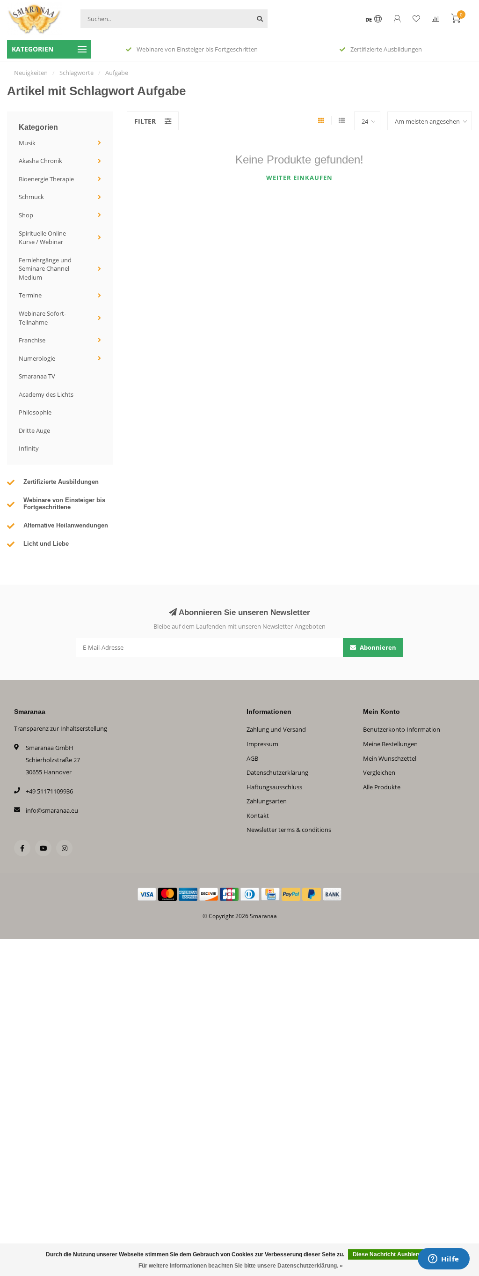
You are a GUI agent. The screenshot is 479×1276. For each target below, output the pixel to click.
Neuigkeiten (31, 72)
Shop (26, 215)
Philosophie (35, 412)
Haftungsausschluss (274, 787)
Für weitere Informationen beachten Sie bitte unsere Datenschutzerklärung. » (240, 1265)
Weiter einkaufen (299, 177)
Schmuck (31, 197)
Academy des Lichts (46, 394)
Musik (27, 143)
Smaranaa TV (37, 376)
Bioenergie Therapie (46, 179)
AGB (252, 758)
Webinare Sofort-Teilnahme (42, 317)
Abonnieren (377, 647)
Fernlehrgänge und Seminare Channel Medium (45, 269)
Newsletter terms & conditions (289, 829)
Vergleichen (379, 772)
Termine (30, 295)
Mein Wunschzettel (389, 758)
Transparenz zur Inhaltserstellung (60, 728)
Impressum (262, 744)
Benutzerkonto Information (401, 729)
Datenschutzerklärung (277, 772)
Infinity (29, 448)
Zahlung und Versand (276, 729)
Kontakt (258, 815)
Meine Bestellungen (390, 744)
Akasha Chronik (40, 160)
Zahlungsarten (267, 801)
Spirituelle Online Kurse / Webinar (42, 237)
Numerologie (37, 358)
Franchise (32, 340)
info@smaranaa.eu (52, 810)
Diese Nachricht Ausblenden (391, 1254)
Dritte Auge (34, 430)
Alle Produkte (381, 787)
